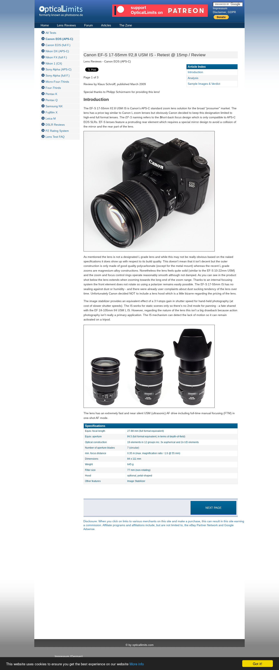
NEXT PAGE (213, 507)
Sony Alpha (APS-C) (58, 69)
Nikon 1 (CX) (54, 63)
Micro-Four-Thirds (57, 81)
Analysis (193, 78)
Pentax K (51, 94)
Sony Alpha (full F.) (58, 75)
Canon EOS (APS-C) (59, 39)
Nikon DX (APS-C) (57, 51)
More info (136, 663)
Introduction (195, 72)
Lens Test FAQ (55, 136)
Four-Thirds (53, 87)
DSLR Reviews (55, 124)
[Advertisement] (56, 204)
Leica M (51, 118)
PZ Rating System (57, 130)
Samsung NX (54, 106)
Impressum (220, 8)
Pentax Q (52, 100)
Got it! (257, 663)
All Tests (51, 32)
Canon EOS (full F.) (58, 45)
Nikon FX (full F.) (56, 57)
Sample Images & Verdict (204, 83)
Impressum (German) (69, 656)
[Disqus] (160, 585)
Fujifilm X (51, 112)
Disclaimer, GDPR (224, 12)
